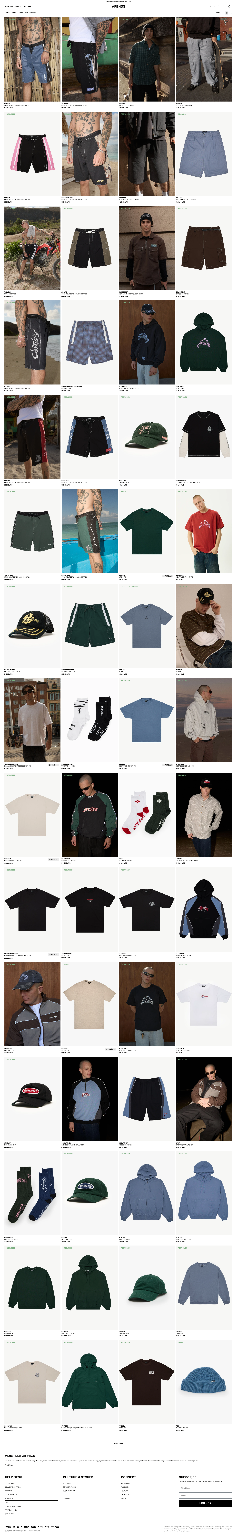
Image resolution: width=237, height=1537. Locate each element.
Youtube (124, 1491)
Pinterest (125, 1495)
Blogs (65, 1495)
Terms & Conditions (13, 1506)
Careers (66, 1498)
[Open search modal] (218, 6)
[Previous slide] (8, 59)
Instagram (125, 1483)
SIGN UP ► (205, 1503)
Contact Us (9, 1483)
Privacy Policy (11, 1510)
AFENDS (31, 1531)
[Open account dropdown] (224, 6)
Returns (8, 1491)
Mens (14, 13)
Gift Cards (9, 1514)
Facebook (125, 1487)
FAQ (6, 1502)
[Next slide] (57, 59)
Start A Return (11, 1495)
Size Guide (9, 1498)
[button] (219, 13)
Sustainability (69, 1491)
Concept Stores (69, 1487)
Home (7, 13)
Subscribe (188, 1477)
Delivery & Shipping (12, 1487)
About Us (66, 1483)
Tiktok (123, 1498)
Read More (9, 1465)
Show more (118, 1444)
